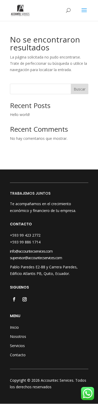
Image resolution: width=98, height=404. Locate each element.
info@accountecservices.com (31, 251)
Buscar (79, 89)
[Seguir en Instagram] (24, 299)
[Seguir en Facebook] (14, 299)
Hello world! (20, 114)
